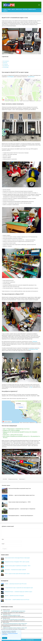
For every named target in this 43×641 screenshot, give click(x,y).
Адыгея (13, 9)
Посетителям (5, 67)
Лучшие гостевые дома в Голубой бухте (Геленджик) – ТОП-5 (17, 565)
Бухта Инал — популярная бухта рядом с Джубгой (15, 569)
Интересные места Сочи (12, 479)
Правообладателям (29, 639)
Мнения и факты (32, 9)
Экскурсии (25, 9)
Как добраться (6, 65)
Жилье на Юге (19, 9)
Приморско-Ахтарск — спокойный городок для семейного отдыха (18, 591)
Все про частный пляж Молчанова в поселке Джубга (14, 619)
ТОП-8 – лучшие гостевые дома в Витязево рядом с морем (17, 573)
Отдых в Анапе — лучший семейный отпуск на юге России (17, 599)
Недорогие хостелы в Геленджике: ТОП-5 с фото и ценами (17, 561)
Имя (3, 539)
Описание (5, 62)
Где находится (6, 61)
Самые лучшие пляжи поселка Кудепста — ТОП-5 (20, 502)
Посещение (5, 64)
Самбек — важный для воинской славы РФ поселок (15, 583)
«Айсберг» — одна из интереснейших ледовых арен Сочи (21, 495)
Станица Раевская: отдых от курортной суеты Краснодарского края (19, 587)
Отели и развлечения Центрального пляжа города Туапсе (15, 623)
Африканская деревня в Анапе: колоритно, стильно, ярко (15, 627)
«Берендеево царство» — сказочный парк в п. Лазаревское (22, 508)
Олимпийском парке (33, 349)
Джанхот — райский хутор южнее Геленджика (14, 595)
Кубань (9, 9)
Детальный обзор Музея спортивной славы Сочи (20, 488)
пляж (31, 387)
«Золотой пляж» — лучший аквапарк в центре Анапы (14, 611)
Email (3, 543)
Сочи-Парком (11, 76)
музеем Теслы (31, 76)
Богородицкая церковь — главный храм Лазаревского (21, 515)
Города (5, 9)
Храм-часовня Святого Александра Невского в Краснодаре (17, 557)
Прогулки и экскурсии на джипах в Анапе (11, 615)
